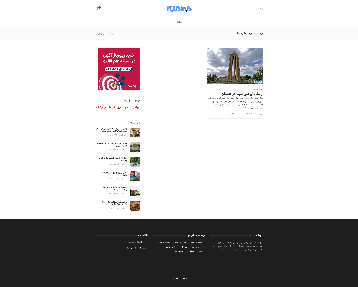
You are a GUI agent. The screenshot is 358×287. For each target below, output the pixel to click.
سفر (159, 247)
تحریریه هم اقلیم (258, 113)
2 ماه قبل (124, 149)
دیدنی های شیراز (197, 247)
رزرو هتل (184, 247)
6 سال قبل (249, 113)
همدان (261, 89)
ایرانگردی (255, 89)
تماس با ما (174, 278)
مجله (180, 22)
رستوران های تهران (171, 247)
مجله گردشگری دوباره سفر (136, 242)
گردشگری (191, 251)
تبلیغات (184, 278)
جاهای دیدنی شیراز (180, 242)
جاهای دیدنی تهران (196, 242)
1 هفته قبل (123, 135)
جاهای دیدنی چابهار (163, 242)
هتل (200, 251)
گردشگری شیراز (178, 251)
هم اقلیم (111, 33)
